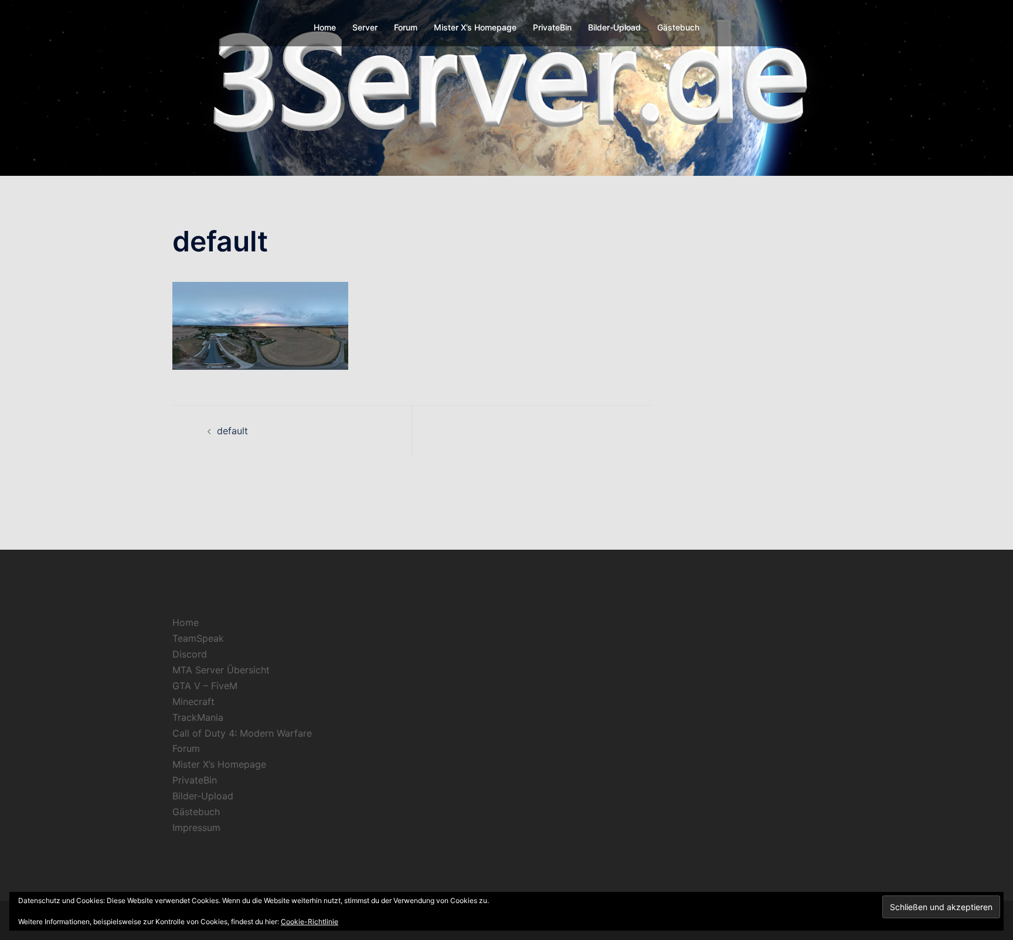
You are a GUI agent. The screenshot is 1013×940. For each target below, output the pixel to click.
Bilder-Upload (614, 27)
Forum (405, 27)
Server (365, 27)
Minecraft (193, 701)
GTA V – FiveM (204, 686)
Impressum (196, 827)
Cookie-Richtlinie (309, 921)
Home (325, 27)
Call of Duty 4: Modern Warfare (242, 733)
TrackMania (197, 717)
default (232, 431)
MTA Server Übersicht (221, 670)
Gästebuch (678, 27)
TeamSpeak (198, 638)
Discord (189, 654)
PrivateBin (552, 27)
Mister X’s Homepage (475, 27)
